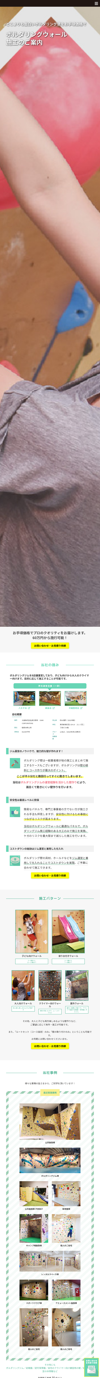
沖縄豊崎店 (74, 707)
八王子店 (23, 707)
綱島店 (49, 707)
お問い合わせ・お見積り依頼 (50, 645)
